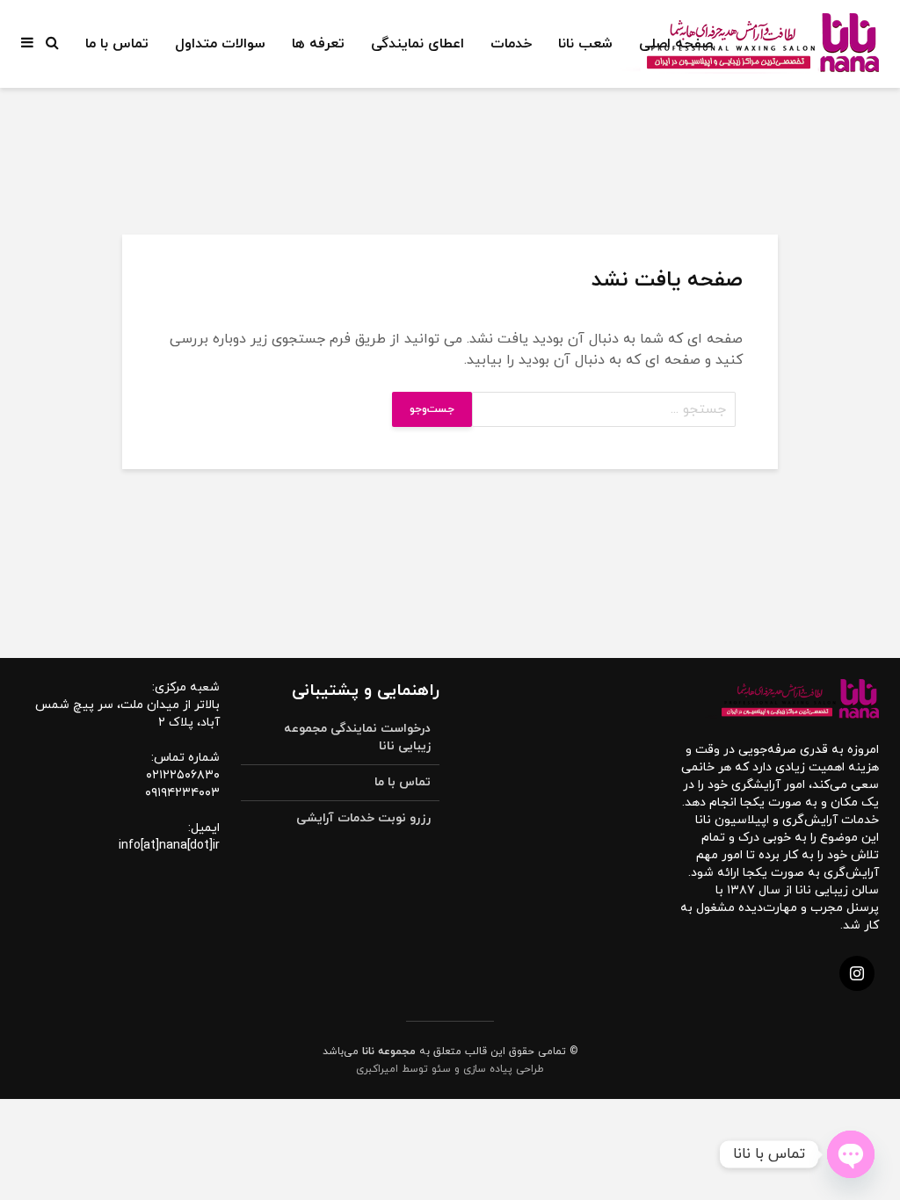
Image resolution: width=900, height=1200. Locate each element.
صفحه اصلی (676, 44)
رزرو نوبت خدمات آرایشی (363, 818)
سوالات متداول (220, 44)
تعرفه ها (318, 44)
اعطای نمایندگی (417, 44)
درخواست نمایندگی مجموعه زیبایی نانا (357, 737)
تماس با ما (117, 44)
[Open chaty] (851, 1154)
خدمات (511, 44)
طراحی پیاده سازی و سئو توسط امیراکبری (450, 1069)
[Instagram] (857, 973)
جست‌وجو (432, 409)
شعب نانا (585, 44)
